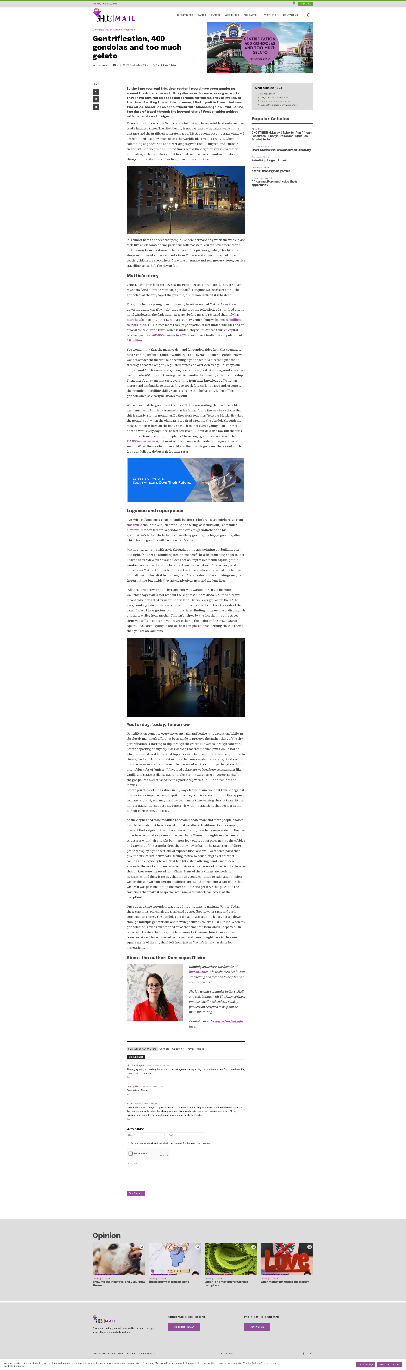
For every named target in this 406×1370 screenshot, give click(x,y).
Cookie (396, 1364)
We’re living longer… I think (269, 160)
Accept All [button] (384, 1364)
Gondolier (177, 1048)
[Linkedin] (96, 107)
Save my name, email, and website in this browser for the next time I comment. (171, 1143)
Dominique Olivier (102, 30)
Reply (129, 1077)
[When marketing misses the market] (287, 1259)
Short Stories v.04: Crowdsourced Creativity (281, 150)
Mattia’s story (267, 93)
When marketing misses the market (285, 1282)
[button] (308, 15)
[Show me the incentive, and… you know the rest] (119, 1259)
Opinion (117, 30)
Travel (190, 1048)
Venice (200, 1048)
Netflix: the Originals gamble (271, 171)
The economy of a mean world (169, 1282)
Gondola (164, 1048)
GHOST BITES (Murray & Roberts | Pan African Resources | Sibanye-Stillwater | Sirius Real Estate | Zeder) (281, 136)
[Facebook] (96, 92)
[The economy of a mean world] (175, 1259)
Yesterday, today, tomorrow (275, 101)
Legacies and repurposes (274, 97)
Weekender (130, 30)
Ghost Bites (257, 129)
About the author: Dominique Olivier (279, 104)
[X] (96, 99)
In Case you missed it (262, 146)
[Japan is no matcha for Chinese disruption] (231, 1259)
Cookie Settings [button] (365, 1364)
